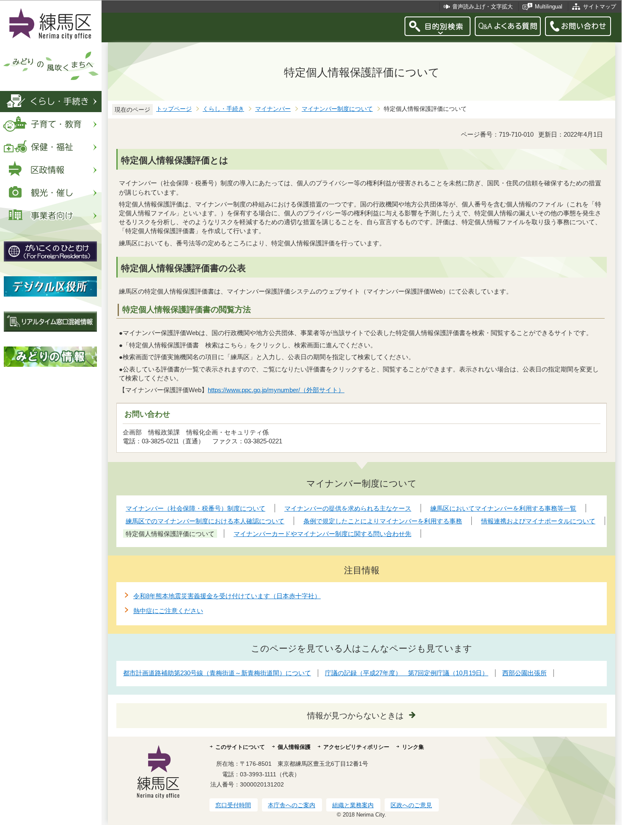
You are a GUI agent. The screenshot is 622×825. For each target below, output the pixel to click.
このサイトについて (240, 747)
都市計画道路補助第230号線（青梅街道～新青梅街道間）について (217, 672)
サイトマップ (599, 6)
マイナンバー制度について (337, 109)
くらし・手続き (223, 109)
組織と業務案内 (353, 805)
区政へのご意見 (411, 805)
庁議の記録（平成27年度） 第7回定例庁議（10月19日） (406, 672)
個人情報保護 (294, 747)
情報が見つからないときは (355, 715)
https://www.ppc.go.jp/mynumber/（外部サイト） (276, 389)
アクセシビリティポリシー (356, 747)
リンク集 (413, 747)
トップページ (174, 109)
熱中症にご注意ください (168, 610)
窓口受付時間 (233, 805)
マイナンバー (273, 109)
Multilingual (548, 6)
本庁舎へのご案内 (291, 805)
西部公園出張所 (524, 672)
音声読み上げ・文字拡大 (482, 6)
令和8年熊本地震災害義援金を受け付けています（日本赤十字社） (227, 596)
